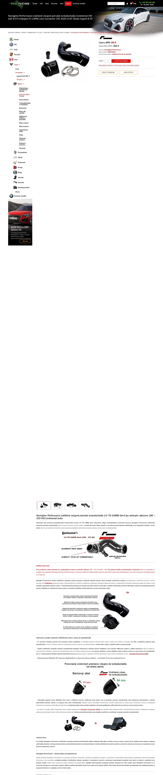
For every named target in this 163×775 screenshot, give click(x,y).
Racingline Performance (113, 50)
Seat (61, 3)
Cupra (68, 3)
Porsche (54, 3)
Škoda (35, 3)
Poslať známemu (108, 72)
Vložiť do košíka (121, 61)
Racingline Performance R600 (138, 654)
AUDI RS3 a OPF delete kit (20, 228)
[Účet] (127, 4)
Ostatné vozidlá (79, 3)
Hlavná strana (14, 33)
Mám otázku (128, 72)
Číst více (25, 241)
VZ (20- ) (40, 33)
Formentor (32, 33)
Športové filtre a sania (60, 33)
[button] (92, 505)
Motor (47, 33)
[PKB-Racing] (19, 4)
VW (41, 3)
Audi (47, 3)
